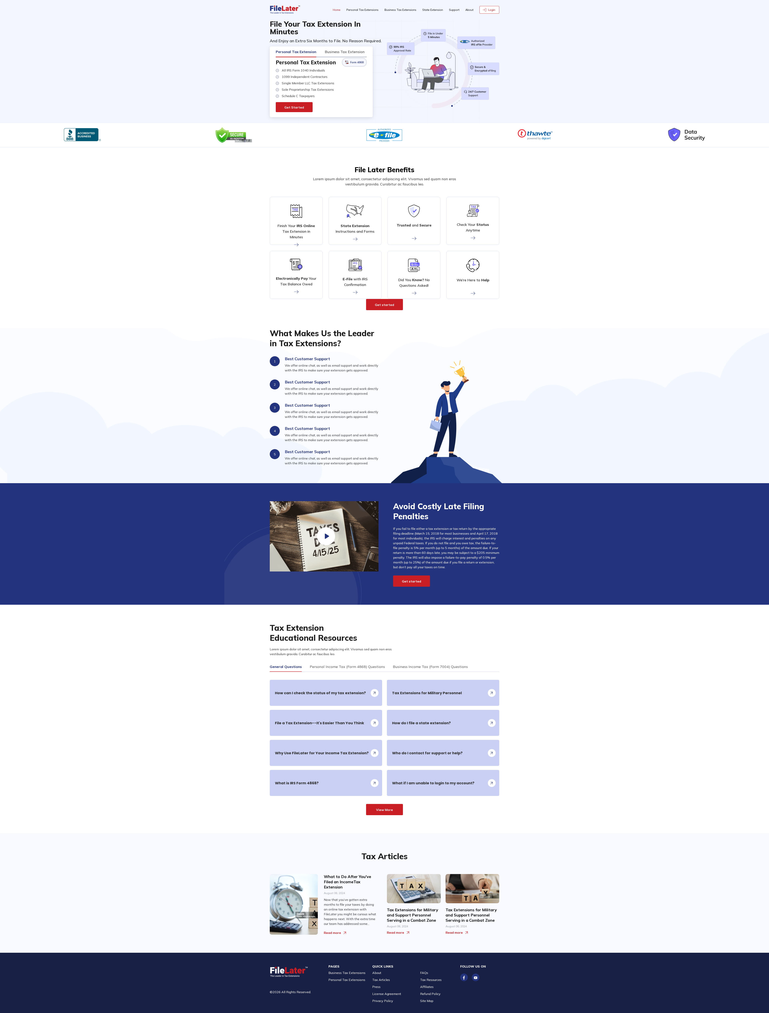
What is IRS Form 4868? (297, 783)
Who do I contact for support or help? (427, 752)
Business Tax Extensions (400, 10)
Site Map (426, 1001)
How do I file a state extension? (421, 722)
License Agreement (386, 994)
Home (336, 10)
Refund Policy (430, 994)
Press (376, 987)
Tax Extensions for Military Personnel (427, 692)
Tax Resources (431, 980)
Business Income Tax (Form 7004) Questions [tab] (430, 666)
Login (491, 10)
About (469, 10)
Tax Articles (381, 980)
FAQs (424, 973)
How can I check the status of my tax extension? (320, 692)
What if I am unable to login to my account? (433, 783)
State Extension (432, 10)
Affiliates (427, 987)
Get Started (294, 107)
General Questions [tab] (286, 666)
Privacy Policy (382, 1001)
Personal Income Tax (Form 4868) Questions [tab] (347, 666)
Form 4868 (357, 62)
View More (384, 810)
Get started (384, 305)
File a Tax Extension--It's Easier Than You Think (319, 722)
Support (454, 10)
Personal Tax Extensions (362, 10)
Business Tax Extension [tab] (345, 51)
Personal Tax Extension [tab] (296, 51)
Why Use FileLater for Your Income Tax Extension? (322, 752)
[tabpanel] (384, 743)
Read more (332, 933)
